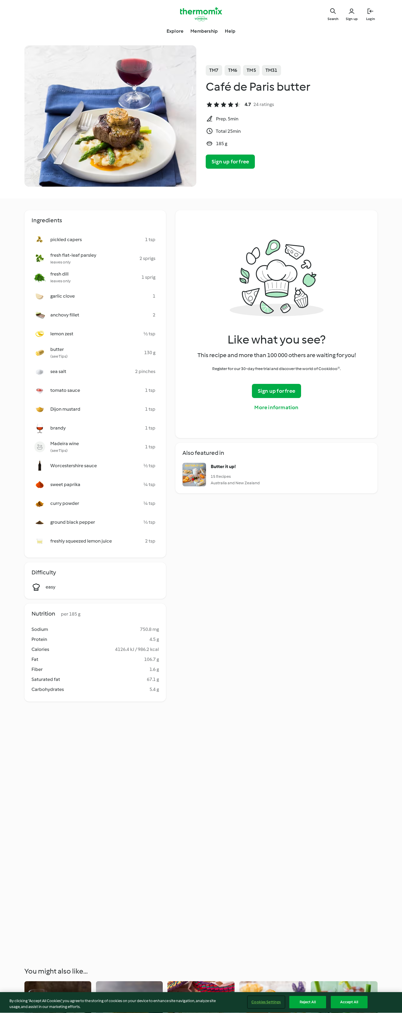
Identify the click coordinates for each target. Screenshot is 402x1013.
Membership (204, 31)
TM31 (271, 70)
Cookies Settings (266, 1002)
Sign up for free (230, 161)
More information (276, 407)
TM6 (232, 70)
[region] (201, 1002)
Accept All (349, 1002)
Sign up (352, 19)
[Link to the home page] (201, 14)
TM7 (214, 70)
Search (333, 19)
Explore (175, 31)
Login (370, 19)
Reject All (308, 1002)
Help (230, 31)
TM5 (251, 70)
